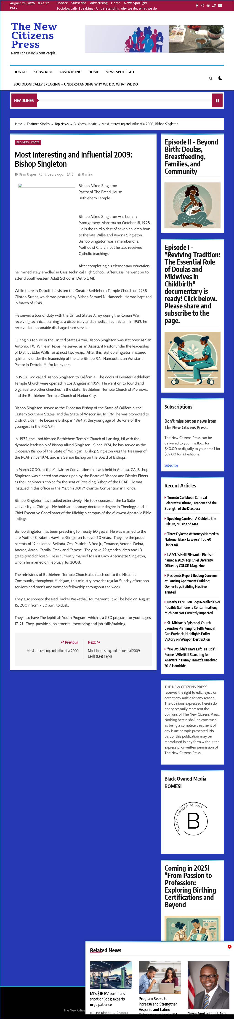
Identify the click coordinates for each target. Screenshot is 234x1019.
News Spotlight (136, 3)
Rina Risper (27, 174)
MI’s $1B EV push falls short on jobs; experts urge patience (107, 999)
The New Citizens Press (34, 35)
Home (115, 3)
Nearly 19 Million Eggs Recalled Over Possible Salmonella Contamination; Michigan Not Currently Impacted (192, 607)
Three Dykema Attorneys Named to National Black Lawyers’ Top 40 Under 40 (192, 539)
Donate (62, 3)
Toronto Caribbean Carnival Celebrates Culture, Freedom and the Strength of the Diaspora (191, 503)
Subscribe (79, 3)
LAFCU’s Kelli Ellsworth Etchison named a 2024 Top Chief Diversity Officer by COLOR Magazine (189, 560)
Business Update (27, 142)
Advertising (99, 3)
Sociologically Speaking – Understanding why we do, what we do (106, 8)
